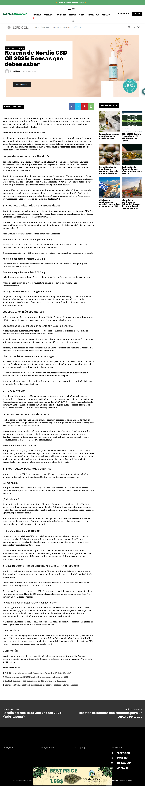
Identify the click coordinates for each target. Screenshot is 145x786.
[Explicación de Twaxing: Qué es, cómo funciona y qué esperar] (132, 154)
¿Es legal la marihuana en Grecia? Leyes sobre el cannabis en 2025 (109, 203)
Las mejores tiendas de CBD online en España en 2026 (109, 136)
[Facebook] (72, 106)
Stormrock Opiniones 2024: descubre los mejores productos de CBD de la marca (41, 685)
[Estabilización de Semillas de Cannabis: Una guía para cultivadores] (109, 154)
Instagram (123, 762)
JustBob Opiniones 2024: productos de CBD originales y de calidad (35, 681)
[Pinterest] (84, 106)
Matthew (16, 71)
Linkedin (122, 767)
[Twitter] (78, 106)
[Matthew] (7, 71)
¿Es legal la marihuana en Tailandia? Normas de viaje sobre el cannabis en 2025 (131, 204)
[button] (73, 21)
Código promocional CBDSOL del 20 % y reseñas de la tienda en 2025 (36, 677)
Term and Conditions (119, 781)
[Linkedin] (112, 768)
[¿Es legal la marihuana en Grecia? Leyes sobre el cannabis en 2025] (109, 187)
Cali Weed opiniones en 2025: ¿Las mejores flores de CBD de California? (38, 673)
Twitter (122, 757)
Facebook (123, 753)
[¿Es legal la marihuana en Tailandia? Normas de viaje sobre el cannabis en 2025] (132, 187)
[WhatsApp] (91, 106)
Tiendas (21, 48)
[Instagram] (112, 763)
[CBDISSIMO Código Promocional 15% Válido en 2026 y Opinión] (132, 121)
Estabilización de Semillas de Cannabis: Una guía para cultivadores (108, 170)
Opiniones (10, 48)
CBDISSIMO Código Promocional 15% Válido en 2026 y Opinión (131, 137)
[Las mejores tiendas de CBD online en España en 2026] (109, 121)
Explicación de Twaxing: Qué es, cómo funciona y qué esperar (132, 170)
